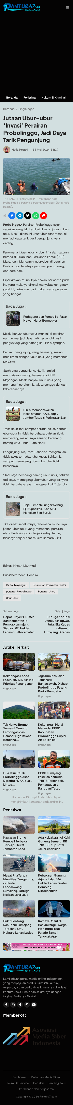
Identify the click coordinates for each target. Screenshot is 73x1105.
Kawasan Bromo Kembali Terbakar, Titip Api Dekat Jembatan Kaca (16, 843)
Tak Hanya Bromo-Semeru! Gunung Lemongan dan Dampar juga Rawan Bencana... (17, 732)
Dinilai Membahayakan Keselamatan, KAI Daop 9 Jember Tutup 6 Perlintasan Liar (44, 413)
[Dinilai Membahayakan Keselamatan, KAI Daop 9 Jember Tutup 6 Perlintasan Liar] (13, 419)
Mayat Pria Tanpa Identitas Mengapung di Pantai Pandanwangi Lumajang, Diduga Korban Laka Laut (18, 884)
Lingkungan (9, 688)
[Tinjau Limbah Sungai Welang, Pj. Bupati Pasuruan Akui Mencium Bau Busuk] (13, 515)
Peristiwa (30, 97)
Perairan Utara (46, 591)
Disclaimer (20, 1077)
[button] (43, 215)
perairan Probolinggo (19, 591)
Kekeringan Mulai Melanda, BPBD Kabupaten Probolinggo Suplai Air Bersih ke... (52, 732)
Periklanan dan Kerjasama (36, 1089)
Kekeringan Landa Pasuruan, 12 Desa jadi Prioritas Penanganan (18, 679)
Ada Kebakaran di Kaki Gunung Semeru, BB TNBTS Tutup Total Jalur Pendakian (54, 843)
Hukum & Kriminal (53, 97)
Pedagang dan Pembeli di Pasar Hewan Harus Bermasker (45, 318)
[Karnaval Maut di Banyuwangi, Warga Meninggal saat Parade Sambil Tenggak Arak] (54, 916)
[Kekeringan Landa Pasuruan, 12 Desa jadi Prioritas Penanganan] (19, 669)
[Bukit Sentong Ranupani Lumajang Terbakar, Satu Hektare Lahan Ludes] (19, 916)
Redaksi (38, 1083)
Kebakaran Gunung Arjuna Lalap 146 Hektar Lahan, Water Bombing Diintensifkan (52, 883)
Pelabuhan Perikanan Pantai (49, 585)
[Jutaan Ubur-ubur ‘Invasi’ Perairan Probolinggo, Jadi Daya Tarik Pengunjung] (36, 194)
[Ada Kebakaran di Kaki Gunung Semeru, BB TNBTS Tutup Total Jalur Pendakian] (54, 833)
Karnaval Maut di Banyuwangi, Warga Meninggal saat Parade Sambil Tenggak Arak (52, 928)
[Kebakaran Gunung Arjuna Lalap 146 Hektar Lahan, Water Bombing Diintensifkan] (54, 871)
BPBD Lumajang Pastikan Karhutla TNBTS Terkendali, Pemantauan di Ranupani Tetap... (51, 780)
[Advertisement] (36, 54)
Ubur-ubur (12, 598)
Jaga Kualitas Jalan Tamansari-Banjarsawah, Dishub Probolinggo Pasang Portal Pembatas (53, 683)
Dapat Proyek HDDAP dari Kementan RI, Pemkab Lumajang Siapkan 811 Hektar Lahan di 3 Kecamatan (18, 624)
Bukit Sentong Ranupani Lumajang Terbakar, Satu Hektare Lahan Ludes (18, 926)
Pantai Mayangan (16, 585)
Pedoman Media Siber (45, 1077)
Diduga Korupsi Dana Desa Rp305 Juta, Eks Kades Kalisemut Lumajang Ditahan (57, 624)
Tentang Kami (57, 1083)
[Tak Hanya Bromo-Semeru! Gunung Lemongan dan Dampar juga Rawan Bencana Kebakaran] (19, 718)
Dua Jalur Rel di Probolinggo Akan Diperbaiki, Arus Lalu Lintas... (17, 778)
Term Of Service (18, 1083)
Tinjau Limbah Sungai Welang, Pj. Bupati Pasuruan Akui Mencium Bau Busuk (43, 508)
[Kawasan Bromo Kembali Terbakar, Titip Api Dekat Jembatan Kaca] (19, 833)
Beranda (12, 97)
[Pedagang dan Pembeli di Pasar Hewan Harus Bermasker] (13, 324)
